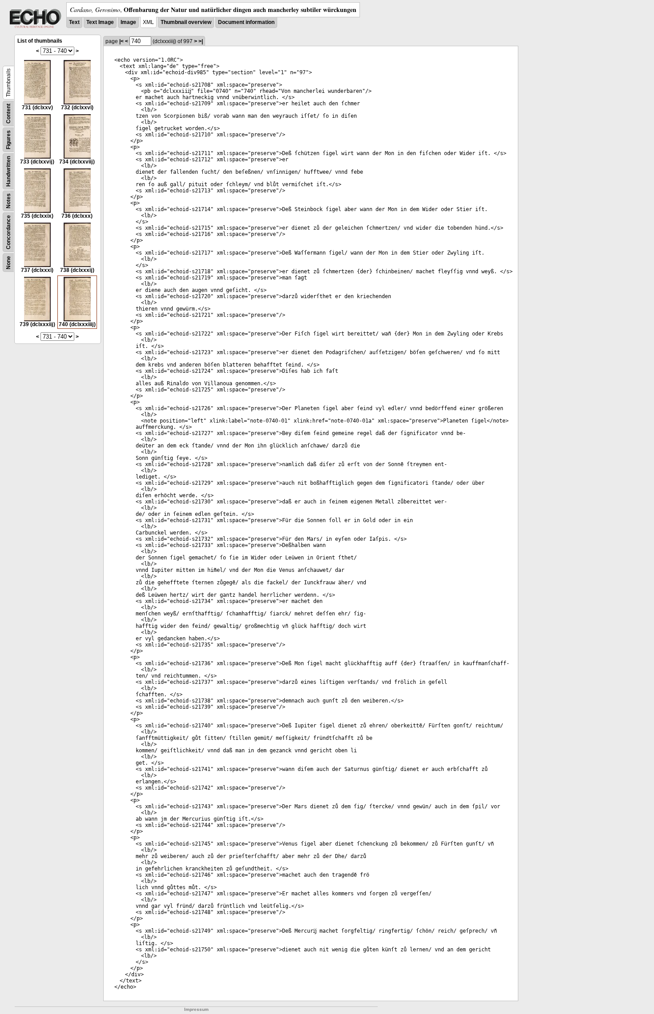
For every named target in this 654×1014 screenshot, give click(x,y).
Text (74, 22)
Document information (246, 22)
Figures (8, 139)
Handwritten (8, 171)
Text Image (100, 22)
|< (121, 41)
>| (200, 41)
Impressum (196, 1009)
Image (128, 22)
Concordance (8, 232)
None (8, 262)
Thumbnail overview (186, 22)
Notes (8, 200)
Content (8, 114)
